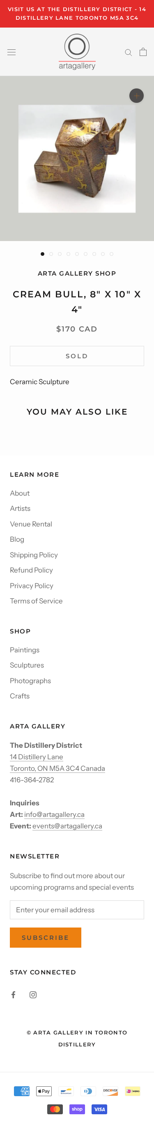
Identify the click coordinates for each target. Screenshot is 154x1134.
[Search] (128, 52)
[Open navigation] (11, 51)
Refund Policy (31, 570)
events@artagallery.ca (67, 826)
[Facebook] (13, 993)
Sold (77, 356)
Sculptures (27, 665)
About (20, 493)
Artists (20, 508)
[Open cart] (143, 52)
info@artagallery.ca (54, 814)
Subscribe (45, 938)
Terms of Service (36, 601)
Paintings (24, 650)
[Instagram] (33, 993)
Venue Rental (31, 524)
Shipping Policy (34, 555)
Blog (17, 539)
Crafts (20, 696)
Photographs (30, 681)
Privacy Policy (31, 586)
